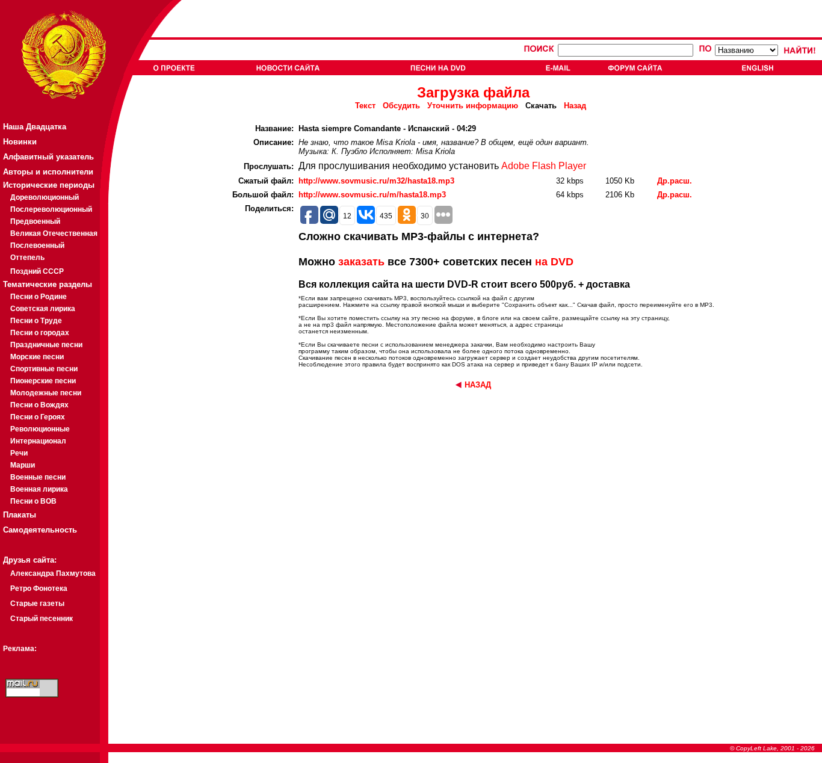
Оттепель (27, 257)
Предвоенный (35, 221)
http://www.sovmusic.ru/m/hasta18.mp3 (372, 194)
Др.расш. (674, 180)
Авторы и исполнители (48, 171)
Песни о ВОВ (33, 501)
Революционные (40, 429)
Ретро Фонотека (38, 588)
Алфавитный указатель (48, 156)
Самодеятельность (40, 529)
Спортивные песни (44, 369)
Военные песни (38, 477)
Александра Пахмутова (53, 573)
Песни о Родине (38, 296)
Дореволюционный (44, 197)
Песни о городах (39, 333)
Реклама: (20, 648)
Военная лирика (39, 489)
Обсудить (401, 105)
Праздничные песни (46, 345)
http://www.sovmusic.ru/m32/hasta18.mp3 (376, 180)
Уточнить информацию (472, 105)
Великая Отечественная (53, 233)
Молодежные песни (45, 393)
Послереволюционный (51, 209)
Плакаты (19, 514)
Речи (19, 453)
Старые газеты (37, 603)
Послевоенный (37, 245)
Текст (365, 105)
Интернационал (38, 441)
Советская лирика (42, 308)
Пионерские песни (43, 381)
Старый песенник (41, 618)
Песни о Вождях (39, 405)
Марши (22, 465)
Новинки (20, 141)
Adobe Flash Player (543, 166)
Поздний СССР (37, 271)
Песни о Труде (36, 321)
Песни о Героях (37, 417)
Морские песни (37, 357)
